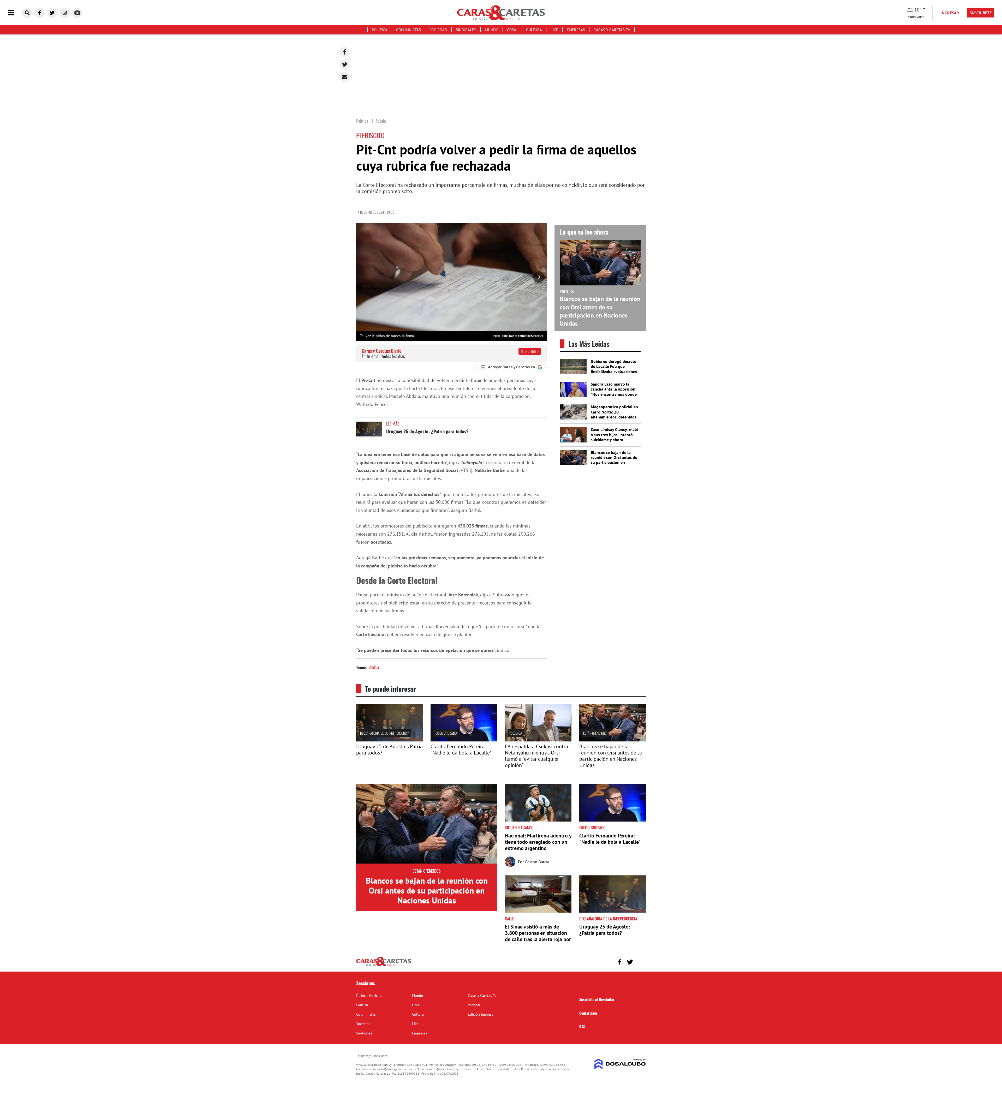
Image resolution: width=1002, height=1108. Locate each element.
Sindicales (466, 30)
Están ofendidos (594, 733)
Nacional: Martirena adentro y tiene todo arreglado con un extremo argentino (538, 842)
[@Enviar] (345, 77)
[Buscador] (27, 13)
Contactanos (588, 1013)
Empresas (576, 30)
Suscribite (530, 351)
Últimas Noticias (369, 995)
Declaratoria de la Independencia (384, 733)
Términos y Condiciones (371, 1056)
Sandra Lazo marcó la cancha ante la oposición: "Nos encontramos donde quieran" (614, 391)
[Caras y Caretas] (383, 965)
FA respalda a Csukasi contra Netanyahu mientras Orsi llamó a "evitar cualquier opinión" (536, 756)
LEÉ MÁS (392, 424)
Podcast (474, 1005)
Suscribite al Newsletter (596, 999)
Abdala (374, 667)
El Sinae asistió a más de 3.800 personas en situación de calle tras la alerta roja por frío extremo (538, 936)
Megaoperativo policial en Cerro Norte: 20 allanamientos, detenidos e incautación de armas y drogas (614, 416)
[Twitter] (345, 64)
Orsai (512, 30)
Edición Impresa (480, 1014)
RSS (582, 1026)
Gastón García (537, 861)
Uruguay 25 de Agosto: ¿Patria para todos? (427, 431)
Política (379, 30)
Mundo (491, 30)
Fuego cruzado (445, 733)
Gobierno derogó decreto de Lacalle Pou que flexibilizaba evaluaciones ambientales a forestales (614, 369)
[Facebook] (345, 52)
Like (554, 30)
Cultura (534, 30)
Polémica (515, 733)
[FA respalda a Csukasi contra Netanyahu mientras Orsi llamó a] (538, 739)
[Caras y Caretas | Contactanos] (640, 961)
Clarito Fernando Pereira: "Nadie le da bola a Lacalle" (461, 749)
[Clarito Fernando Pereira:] (464, 739)
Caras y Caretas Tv (612, 30)
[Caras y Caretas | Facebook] (40, 13)
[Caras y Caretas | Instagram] (65, 13)
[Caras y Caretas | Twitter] (52, 13)
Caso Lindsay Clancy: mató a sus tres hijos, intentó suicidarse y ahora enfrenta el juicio (615, 437)
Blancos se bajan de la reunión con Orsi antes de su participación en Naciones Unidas (600, 311)
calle (509, 918)
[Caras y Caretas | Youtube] (77, 13)
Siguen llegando (519, 827)
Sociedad (438, 30)
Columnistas (408, 30)
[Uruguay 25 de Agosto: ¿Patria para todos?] (369, 431)
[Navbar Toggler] (15, 13)
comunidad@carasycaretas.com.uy (393, 1069)
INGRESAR (949, 12)
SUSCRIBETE (981, 12)
